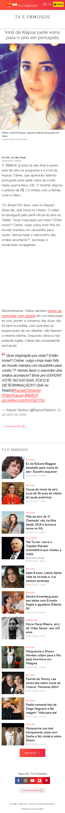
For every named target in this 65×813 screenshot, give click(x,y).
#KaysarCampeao (26, 390)
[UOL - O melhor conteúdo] (12, 5)
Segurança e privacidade (32, 809)
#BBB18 (31, 395)
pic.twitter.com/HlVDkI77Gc (23, 400)
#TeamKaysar (13, 395)
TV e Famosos (32, 16)
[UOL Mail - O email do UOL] (45, 4)
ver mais (30, 753)
